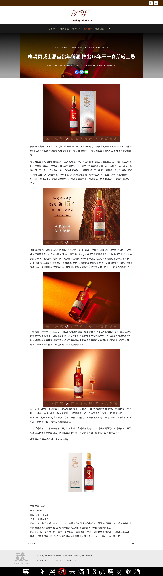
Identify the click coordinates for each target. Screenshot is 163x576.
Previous (31, 542)
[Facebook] (77, 72)
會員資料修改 (56, 556)
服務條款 (77, 556)
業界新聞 (63, 47)
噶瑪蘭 (33, 161)
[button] (110, 28)
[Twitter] (81, 72)
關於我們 (40, 556)
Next (133, 542)
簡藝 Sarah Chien (55, 65)
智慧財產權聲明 (87, 556)
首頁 (56, 47)
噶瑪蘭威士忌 (112, 65)
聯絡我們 (48, 556)
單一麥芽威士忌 (99, 65)
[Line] (86, 72)
